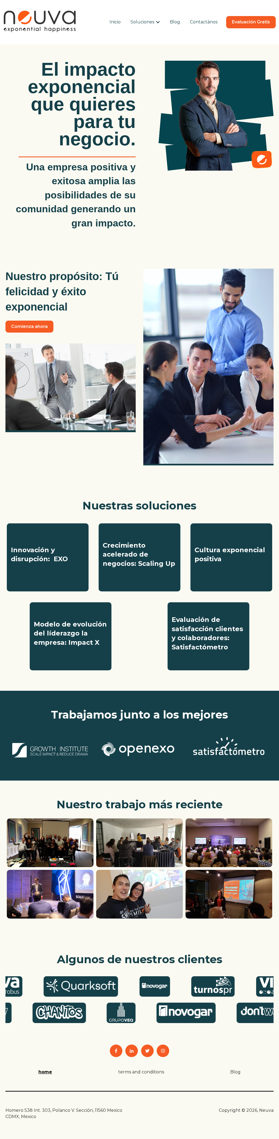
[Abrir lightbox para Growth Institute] (50, 750)
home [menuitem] (45, 1071)
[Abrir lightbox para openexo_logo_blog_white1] (139, 749)
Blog (175, 21)
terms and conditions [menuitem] (141, 1071)
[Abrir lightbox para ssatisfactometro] (229, 747)
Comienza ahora (29, 326)
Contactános (203, 21)
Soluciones (142, 21)
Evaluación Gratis (251, 21)
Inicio (115, 21)
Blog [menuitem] (235, 1071)
